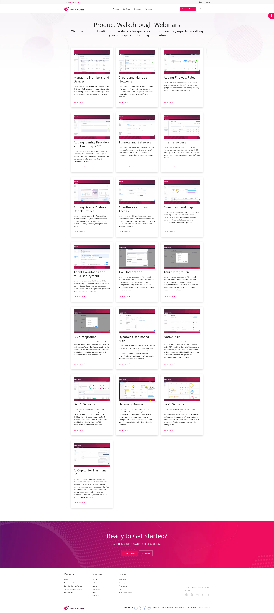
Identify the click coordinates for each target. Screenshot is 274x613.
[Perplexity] (197, 596)
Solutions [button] (126, 9)
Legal (208, 608)
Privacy (201, 608)
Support (207, 2)
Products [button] (116, 9)
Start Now (203, 9)
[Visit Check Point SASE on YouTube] (149, 608)
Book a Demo (129, 553)
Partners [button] (148, 9)
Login (201, 2)
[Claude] (192, 595)
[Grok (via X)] (207, 596)
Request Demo (187, 9)
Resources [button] (137, 9)
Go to (73, 2)
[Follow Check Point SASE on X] (140, 608)
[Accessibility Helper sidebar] (271, 16)
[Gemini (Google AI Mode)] (202, 596)
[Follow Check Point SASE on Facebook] (136, 608)
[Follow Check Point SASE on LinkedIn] (144, 608)
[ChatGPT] (186, 596)
